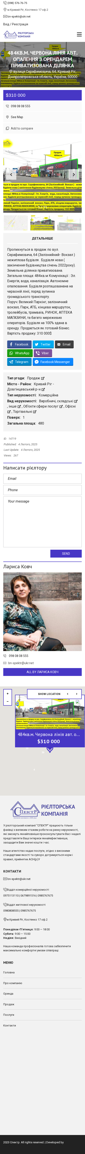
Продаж (34, 378)
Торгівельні (23, 411)
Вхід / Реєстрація (15, 24)
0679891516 (28, 895)
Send (66, 553)
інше (13, 406)
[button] (74, 174)
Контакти (9, 1025)
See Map (16, 117)
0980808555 (11, 910)
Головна (9, 972)
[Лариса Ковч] (42, 611)
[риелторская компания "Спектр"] (17, 35)
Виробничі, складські (56, 401)
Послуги (8, 1014)
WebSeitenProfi (13, 1146)
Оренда (8, 993)
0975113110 (11, 895)
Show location (49, 694)
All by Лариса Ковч (43, 672)
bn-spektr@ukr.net (21, 663)
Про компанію (12, 983)
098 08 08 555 (20, 106)
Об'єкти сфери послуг (41, 406)
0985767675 (45, 895)
